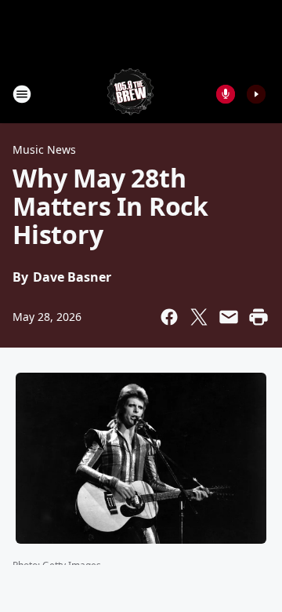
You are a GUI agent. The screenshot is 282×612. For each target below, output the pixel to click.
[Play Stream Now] (256, 94)
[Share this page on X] (199, 317)
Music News (44, 149)
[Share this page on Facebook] (169, 317)
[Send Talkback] (225, 94)
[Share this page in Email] (229, 317)
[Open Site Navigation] (22, 94)
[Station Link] (130, 93)
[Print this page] (258, 317)
